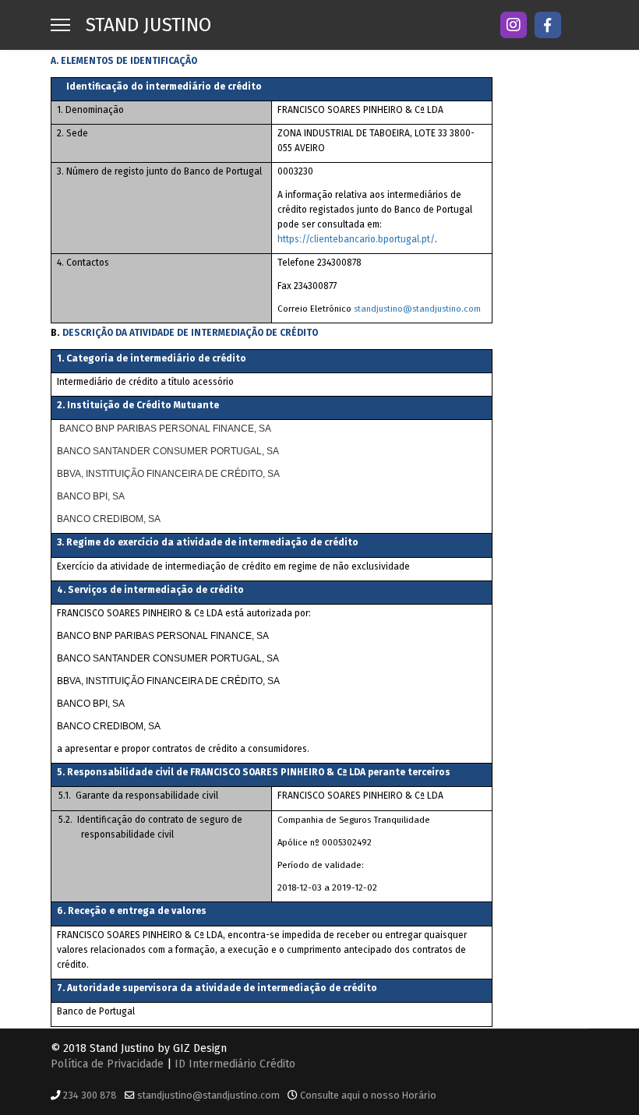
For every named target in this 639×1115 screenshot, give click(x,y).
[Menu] (60, 25)
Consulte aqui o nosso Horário (368, 1095)
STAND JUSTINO (148, 25)
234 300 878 (90, 1095)
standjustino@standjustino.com (417, 308)
